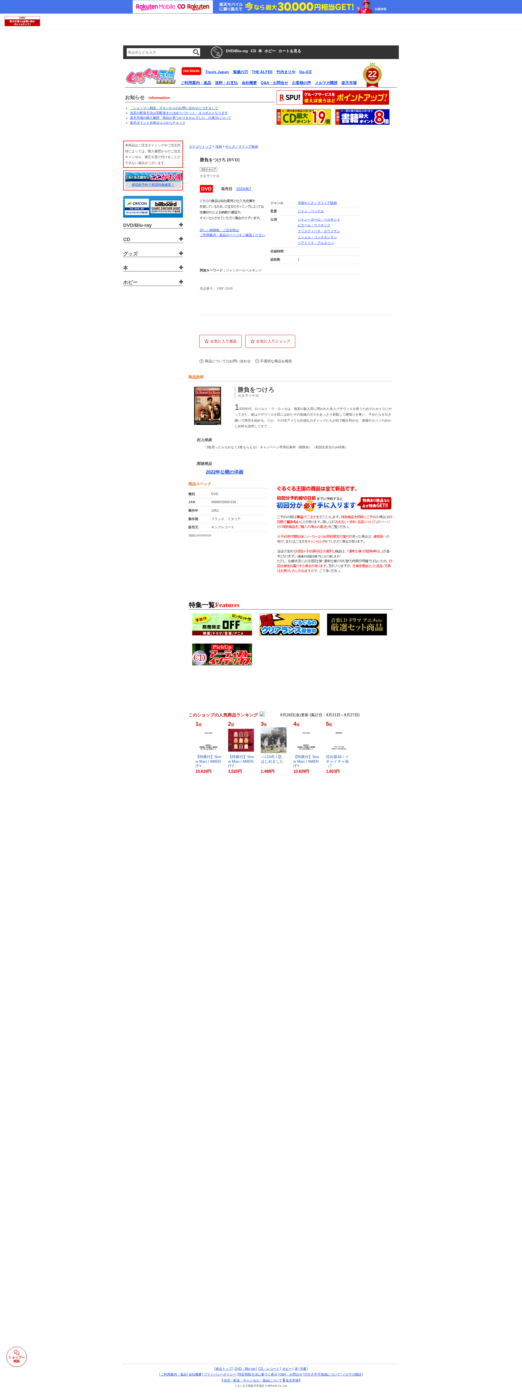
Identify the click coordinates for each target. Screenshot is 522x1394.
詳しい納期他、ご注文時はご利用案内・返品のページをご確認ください (232, 232)
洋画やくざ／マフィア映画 (317, 203)
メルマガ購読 (352, 1374)
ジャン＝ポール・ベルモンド (319, 219)
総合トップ (224, 1369)
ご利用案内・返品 (174, 1374)
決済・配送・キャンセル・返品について (252, 1380)
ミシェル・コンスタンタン (317, 237)
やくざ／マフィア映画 (241, 147)
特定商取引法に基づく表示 (257, 1374)
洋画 (218, 147)
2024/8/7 (243, 189)
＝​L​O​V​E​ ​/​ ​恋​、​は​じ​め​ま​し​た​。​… (273, 761)
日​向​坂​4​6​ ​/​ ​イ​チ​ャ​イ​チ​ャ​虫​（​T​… (337, 761)
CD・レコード (268, 1369)
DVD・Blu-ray (245, 1369)
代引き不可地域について (322, 1374)
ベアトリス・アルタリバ (316, 243)
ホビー (287, 1369)
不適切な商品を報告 (276, 361)
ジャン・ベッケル (311, 211)
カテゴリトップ (200, 147)
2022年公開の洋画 (224, 472)
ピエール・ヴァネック (314, 225)
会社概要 (195, 1374)
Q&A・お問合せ (290, 1374)
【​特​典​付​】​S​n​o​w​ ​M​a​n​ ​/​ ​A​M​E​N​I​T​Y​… (208, 761)
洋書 (303, 1369)
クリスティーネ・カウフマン (319, 231)
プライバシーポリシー (220, 1374)
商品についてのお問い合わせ (228, 361)
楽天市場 (292, 1380)
